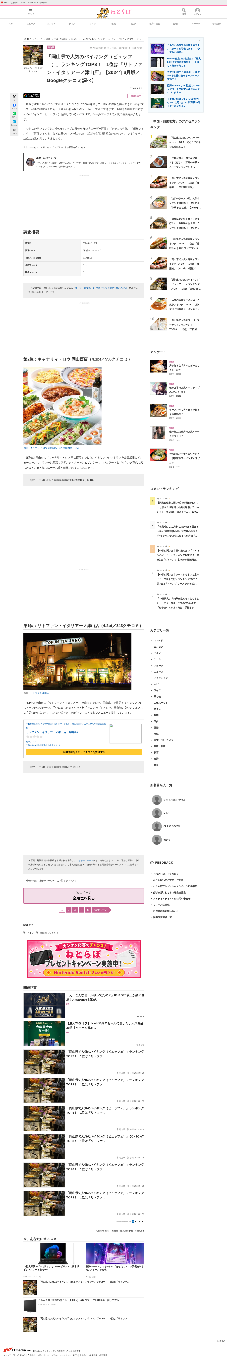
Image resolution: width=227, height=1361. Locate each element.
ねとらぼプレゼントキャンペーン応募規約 (173, 886)
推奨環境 (103, 1355)
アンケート (158, 352)
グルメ (93, 23)
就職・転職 (160, 746)
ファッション (161, 678)
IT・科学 (158, 640)
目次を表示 (136, 96)
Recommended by (123, 1222)
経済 (156, 758)
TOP (10, 23)
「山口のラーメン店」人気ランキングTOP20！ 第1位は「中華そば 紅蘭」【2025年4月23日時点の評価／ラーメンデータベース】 (184, 207)
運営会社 (83, 1355)
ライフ (157, 690)
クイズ (72, 23)
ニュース (31, 23)
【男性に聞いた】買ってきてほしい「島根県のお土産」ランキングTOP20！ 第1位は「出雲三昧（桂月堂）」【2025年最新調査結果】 (184, 227)
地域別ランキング (49, 933)
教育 (156, 752)
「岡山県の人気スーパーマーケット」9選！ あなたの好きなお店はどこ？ (185, 142)
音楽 (156, 764)
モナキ (167, 839)
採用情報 (93, 1355)
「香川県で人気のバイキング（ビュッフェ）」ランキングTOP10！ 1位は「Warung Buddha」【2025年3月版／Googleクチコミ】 (184, 288)
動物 (175, 23)
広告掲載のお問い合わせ (164, 911)
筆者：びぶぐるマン (46, 157)
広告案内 (31, 1355)
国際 (156, 727)
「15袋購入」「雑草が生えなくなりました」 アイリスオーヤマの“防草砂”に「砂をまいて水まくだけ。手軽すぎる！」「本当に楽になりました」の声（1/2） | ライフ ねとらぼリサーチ (178, 607)
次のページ (100, 909)
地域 (113, 23)
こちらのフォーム (84, 860)
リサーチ (196, 23)
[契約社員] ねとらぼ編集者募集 (168, 892)
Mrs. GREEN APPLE (174, 799)
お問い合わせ (43, 1355)
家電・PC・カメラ (163, 740)
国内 (156, 721)
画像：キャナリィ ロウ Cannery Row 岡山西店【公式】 (52, 447)
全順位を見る (84, 898)
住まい (134, 23)
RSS (75, 1355)
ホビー (157, 684)
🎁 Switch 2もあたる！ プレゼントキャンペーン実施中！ (24, 2)
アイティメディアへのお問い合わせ (170, 898)
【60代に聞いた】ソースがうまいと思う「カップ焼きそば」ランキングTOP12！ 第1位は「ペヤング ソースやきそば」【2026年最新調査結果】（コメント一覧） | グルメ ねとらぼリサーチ (179, 583)
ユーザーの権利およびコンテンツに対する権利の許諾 (101, 288)
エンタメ (51, 23)
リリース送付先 (160, 904)
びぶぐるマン (138, 88)
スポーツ (158, 665)
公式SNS (21, 1355)
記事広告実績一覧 (161, 917)
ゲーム (157, 659)
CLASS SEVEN (172, 826)
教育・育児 (154, 23)
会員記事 (216, 23)
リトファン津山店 (39, 693)
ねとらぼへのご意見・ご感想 (166, 880)
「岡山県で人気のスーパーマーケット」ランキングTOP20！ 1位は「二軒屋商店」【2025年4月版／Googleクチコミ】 (185, 329)
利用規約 (221, 1341)
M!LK (167, 813)
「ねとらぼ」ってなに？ (164, 873)
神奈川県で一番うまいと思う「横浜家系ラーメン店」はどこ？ (184, 458)
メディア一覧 (9, 1355)
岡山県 (51, 47)
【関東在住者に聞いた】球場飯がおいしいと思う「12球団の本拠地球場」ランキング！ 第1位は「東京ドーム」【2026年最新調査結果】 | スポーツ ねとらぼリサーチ (178, 511)
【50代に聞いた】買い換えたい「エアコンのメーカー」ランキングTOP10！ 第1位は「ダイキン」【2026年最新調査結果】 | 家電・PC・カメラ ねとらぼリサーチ (178, 559)
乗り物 (157, 696)
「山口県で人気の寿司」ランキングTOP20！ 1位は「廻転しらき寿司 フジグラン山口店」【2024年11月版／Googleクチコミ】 (184, 248)
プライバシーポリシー (61, 1355)
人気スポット (161, 702)
